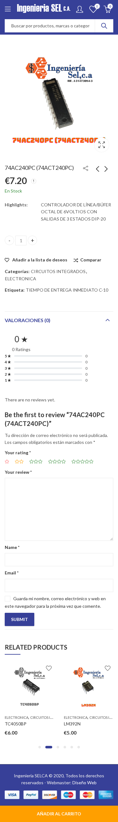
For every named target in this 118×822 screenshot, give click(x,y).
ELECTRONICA (20, 278)
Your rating (18, 452)
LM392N (51, 723)
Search (104, 25)
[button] (39, 747)
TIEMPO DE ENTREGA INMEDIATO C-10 (67, 290)
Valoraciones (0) (27, 320)
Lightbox (101, 144)
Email (12, 572)
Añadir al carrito (59, 813)
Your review (18, 472)
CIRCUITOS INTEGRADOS (58, 271)
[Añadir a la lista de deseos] (28, 668)
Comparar (90, 259)
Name (12, 547)
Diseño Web (84, 782)
